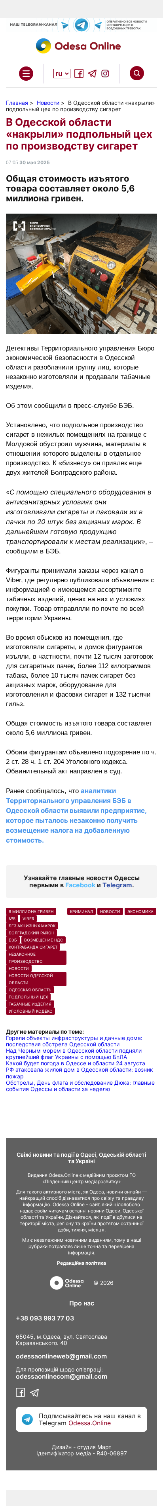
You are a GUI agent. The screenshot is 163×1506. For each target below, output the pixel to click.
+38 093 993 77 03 (45, 1318)
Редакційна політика (81, 1263)
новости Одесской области (31, 979)
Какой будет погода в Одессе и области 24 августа (75, 1063)
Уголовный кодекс (30, 1011)
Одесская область (30, 989)
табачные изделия (30, 1004)
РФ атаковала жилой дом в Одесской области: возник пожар (79, 1072)
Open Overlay (26, 73)
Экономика (140, 911)
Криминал (81, 911)
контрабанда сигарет (33, 947)
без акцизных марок (32, 925)
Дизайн (62, 1446)
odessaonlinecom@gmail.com (61, 1376)
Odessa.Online (89, 1423)
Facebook (80, 885)
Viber (28, 918)
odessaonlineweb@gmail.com (61, 1356)
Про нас (81, 1303)
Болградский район (31, 932)
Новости (19, 968)
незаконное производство (26, 958)
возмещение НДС (43, 940)
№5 (12, 918)
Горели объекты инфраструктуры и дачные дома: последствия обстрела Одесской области (74, 1041)
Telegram (117, 885)
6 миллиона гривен (31, 911)
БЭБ (13, 940)
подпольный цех (28, 997)
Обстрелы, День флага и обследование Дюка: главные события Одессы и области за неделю (80, 1085)
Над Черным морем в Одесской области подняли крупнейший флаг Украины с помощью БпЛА (74, 1053)
